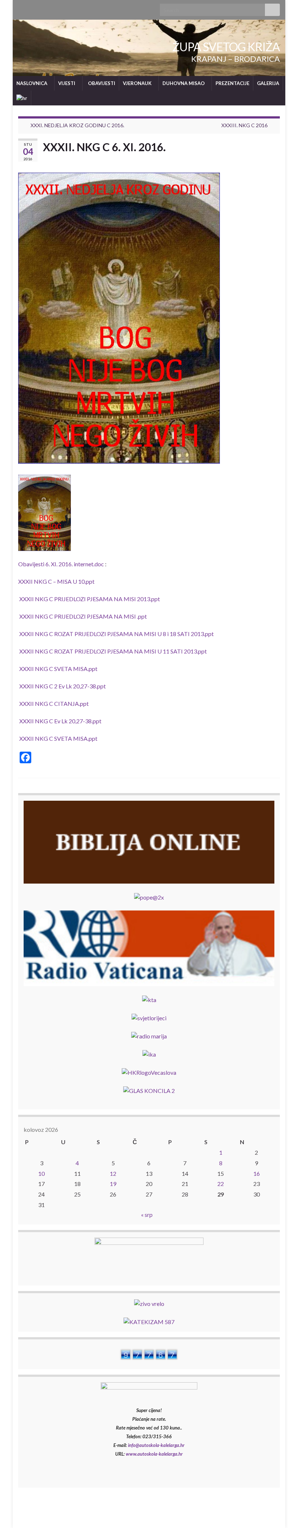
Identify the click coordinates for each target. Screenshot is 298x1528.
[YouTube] (33, 8)
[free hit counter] (149, 1353)
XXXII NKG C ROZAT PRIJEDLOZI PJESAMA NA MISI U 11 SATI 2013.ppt (113, 651)
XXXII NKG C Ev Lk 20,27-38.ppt (60, 720)
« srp (147, 1214)
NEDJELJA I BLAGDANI (201, 1512)
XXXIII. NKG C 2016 (244, 125)
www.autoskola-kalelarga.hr (154, 1454)
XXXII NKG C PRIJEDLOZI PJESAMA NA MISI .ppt (83, 616)
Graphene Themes (65, 1519)
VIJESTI (67, 83)
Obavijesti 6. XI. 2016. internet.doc (61, 563)
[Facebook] (21, 8)
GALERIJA (268, 83)
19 (113, 1183)
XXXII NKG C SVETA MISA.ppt (58, 668)
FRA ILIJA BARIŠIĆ (258, 1512)
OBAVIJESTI (101, 83)
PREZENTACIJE (232, 83)
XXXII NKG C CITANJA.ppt (54, 703)
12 (113, 1173)
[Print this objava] (274, 159)
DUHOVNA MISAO (184, 83)
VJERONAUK (138, 83)
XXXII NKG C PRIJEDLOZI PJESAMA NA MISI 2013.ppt (89, 598)
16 (256, 1173)
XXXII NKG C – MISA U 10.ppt (56, 581)
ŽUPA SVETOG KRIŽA (226, 47)
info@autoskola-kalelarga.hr (156, 1445)
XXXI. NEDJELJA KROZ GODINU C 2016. (77, 125)
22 (220, 1183)
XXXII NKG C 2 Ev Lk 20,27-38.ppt (62, 686)
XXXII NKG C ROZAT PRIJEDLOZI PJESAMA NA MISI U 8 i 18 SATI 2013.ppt (116, 633)
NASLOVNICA (32, 83)
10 (41, 1173)
